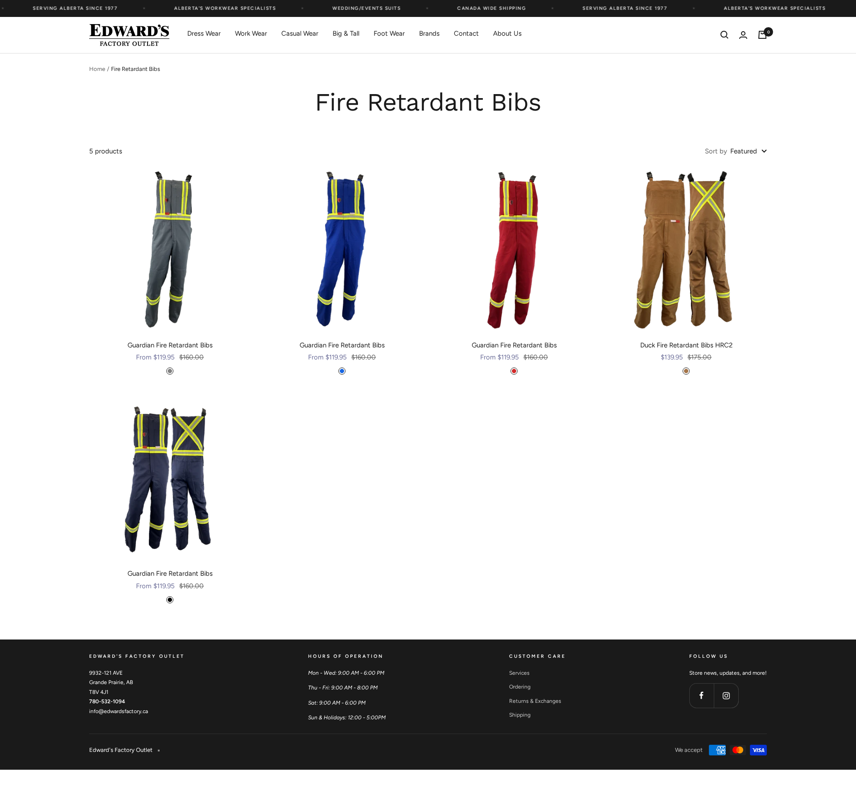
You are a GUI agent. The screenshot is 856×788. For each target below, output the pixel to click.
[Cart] (762, 35)
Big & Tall (346, 33)
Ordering (520, 687)
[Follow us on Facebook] (701, 695)
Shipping (520, 715)
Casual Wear (299, 33)
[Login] (743, 35)
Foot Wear (389, 33)
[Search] (724, 35)
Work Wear (251, 33)
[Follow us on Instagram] (726, 695)
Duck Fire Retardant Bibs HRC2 (686, 345)
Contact (466, 33)
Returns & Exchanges (535, 701)
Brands (429, 33)
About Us (507, 33)
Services (519, 673)
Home (97, 69)
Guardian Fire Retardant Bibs (170, 345)
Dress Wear (204, 33)
